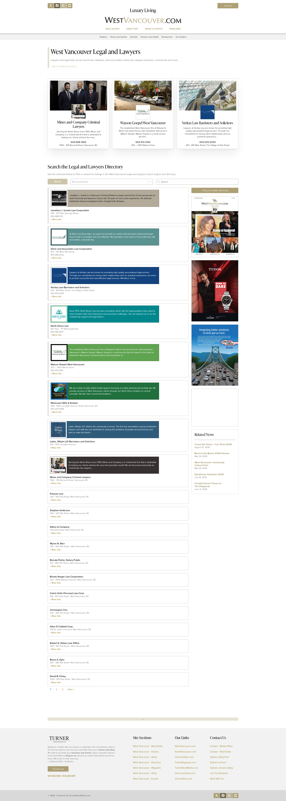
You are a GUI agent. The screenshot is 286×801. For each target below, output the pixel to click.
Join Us (228, 5)
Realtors (103, 36)
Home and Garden (118, 36)
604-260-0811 (69, 775)
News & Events (154, 28)
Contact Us (58, 769)
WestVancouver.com (185, 746)
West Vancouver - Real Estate (148, 746)
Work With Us (217, 778)
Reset (57, 181)
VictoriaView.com (183, 778)
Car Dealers (181, 36)
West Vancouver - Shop (145, 773)
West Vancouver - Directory (147, 762)
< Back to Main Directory (64, 66)
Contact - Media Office (221, 746)
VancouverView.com (185, 773)
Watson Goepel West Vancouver (143, 122)
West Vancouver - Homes (145, 751)
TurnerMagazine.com (185, 762)
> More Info (56, 219)
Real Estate (112, 28)
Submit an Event (218, 762)
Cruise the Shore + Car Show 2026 (213, 444)
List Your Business (219, 773)
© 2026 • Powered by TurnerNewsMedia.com (69, 795)
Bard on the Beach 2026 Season (212, 453)
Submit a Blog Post (219, 757)
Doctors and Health (150, 36)
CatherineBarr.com (184, 757)
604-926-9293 (54, 775)
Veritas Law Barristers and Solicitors (207, 122)
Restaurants (167, 36)
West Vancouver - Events (145, 778)
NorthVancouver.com (185, 751)
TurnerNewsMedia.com (186, 767)
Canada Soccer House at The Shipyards (208, 485)
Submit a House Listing (221, 767)
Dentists (134, 36)
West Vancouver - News (145, 757)
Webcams (175, 28)
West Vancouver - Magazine (147, 767)
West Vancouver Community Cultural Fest (209, 464)
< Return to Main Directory (215, 190)
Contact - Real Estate (220, 751)
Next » (71, 689)
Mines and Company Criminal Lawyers (78, 124)
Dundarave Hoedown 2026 (209, 474)
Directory (132, 28)
